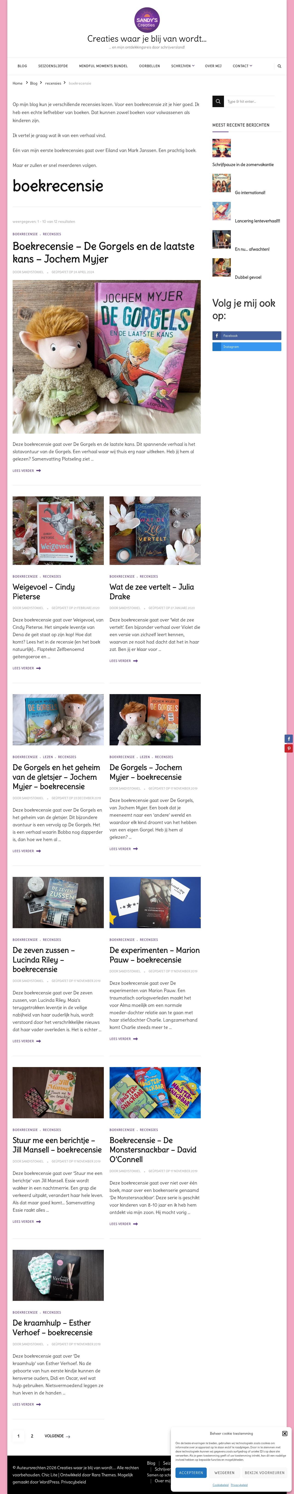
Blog (22, 66)
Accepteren (191, 1473)
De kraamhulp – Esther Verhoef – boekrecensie (53, 1327)
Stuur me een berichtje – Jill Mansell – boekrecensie (57, 1145)
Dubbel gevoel (248, 277)
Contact (241, 66)
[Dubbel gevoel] (223, 268)
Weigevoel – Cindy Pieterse (44, 591)
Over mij (213, 66)
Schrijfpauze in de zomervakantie (243, 164)
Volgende (54, 1436)
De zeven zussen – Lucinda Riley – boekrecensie (44, 959)
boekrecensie (25, 234)
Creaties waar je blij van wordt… (147, 38)
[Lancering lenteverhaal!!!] (223, 211)
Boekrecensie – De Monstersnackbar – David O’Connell (153, 1149)
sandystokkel (33, 272)
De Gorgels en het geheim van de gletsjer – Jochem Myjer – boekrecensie (56, 776)
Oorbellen (149, 66)
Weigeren (225, 1473)
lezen (48, 757)
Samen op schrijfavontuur (168, 1475)
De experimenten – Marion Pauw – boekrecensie (155, 955)
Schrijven (181, 66)
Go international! (250, 192)
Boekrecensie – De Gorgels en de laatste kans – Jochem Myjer (104, 252)
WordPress (49, 1482)
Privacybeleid (239, 1485)
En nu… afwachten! (252, 249)
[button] (285, 1433)
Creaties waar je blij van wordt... (86, 1467)
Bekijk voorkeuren (265, 1473)
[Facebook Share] (289, 739)
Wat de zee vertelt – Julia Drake (152, 591)
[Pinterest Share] (289, 748)
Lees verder (23, 471)
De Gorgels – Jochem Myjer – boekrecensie (146, 772)
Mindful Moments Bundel (103, 66)
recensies (52, 234)
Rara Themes (104, 1474)
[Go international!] (223, 183)
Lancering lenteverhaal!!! (257, 220)
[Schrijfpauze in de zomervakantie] (223, 148)
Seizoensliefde (53, 66)
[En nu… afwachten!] (223, 240)
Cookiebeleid (221, 1485)
